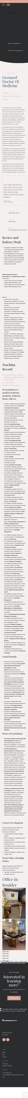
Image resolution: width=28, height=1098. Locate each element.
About (3, 1052)
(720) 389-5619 (7, 1072)
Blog (3, 1054)
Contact (4, 1057)
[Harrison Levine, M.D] (9, 1024)
